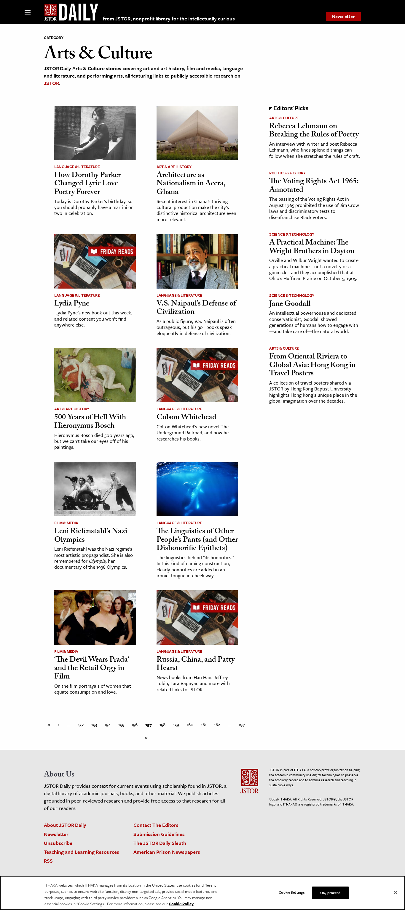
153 (94, 724)
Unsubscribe (58, 843)
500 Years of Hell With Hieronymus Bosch (90, 422)
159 (176, 724)
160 (190, 724)
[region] (202, 893)
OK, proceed (330, 892)
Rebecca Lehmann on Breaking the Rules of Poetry (314, 131)
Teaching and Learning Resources (81, 852)
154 (108, 724)
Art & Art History (174, 167)
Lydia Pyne (71, 304)
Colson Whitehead (186, 418)
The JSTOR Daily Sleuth (159, 843)
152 (81, 724)
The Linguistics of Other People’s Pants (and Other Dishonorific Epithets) (197, 540)
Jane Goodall (289, 304)
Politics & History (287, 173)
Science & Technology (291, 234)
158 (162, 724)
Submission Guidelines (159, 834)
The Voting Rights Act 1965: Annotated (313, 186)
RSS (48, 860)
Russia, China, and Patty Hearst (196, 665)
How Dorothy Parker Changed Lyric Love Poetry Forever (87, 184)
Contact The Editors (155, 825)
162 (217, 724)
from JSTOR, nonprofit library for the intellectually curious (169, 18)
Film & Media (66, 523)
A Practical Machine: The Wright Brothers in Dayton (311, 247)
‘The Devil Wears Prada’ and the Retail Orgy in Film (91, 669)
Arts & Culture (284, 118)
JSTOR (51, 83)
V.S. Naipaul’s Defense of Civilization (196, 308)
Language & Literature (77, 167)
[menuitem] (343, 16)
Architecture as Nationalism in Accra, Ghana (191, 184)
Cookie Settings (292, 892)
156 (135, 724)
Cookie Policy (181, 904)
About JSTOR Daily (65, 825)
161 (203, 724)
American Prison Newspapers (166, 852)
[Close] (395, 892)
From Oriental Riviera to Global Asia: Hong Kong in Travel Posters (312, 366)
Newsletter (343, 16)
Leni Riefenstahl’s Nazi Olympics (90, 536)
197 (242, 724)
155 (121, 724)
